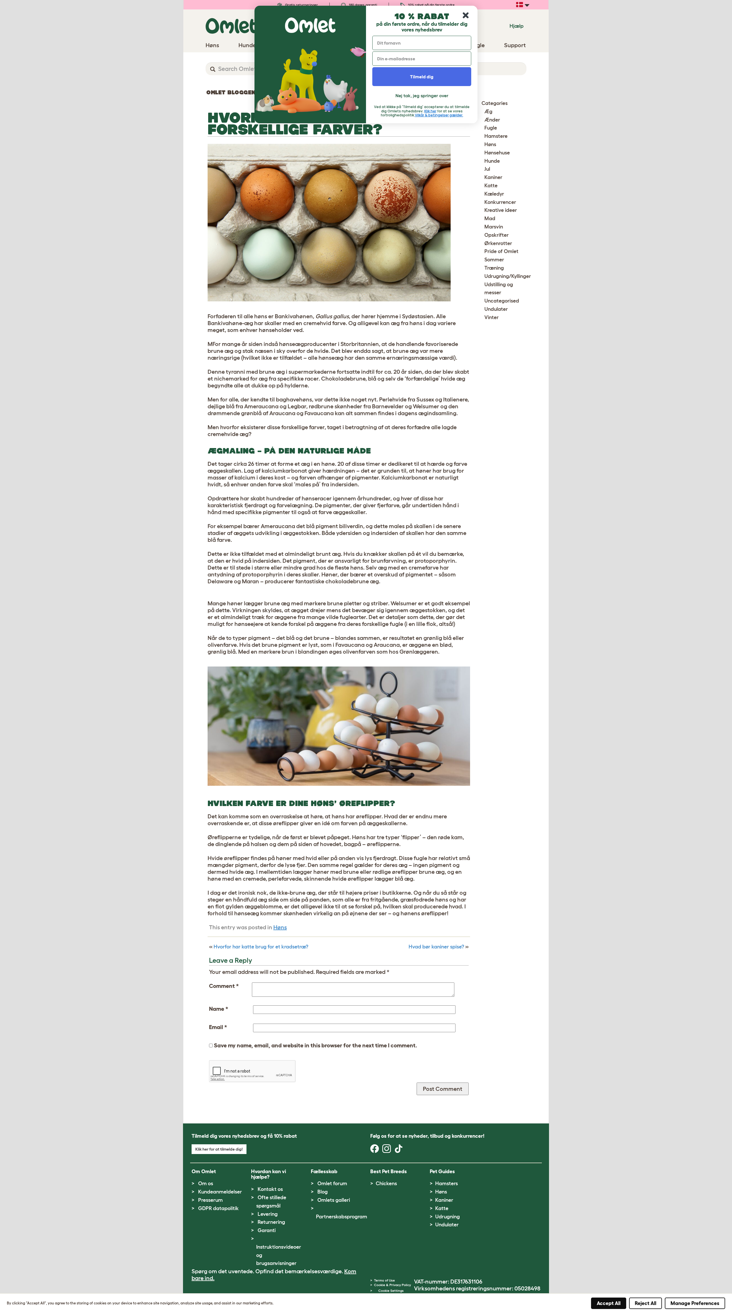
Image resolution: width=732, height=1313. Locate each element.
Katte (491, 185)
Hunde (492, 161)
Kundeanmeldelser (220, 1192)
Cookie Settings (391, 1290)
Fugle (490, 128)
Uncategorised (501, 301)
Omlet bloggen (231, 92)
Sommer (494, 259)
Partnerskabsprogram (341, 1217)
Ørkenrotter (498, 243)
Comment (224, 986)
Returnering (271, 1222)
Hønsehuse (497, 153)
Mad (489, 218)
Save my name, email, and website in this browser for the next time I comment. (315, 1045)
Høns (280, 927)
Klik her (430, 111)
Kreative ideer (500, 210)
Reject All (645, 1303)
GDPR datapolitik (218, 1208)
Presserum (210, 1200)
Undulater (496, 309)
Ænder (492, 120)
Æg (488, 111)
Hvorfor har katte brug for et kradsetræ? (261, 947)
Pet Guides (442, 1171)
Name (218, 1009)
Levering (268, 1214)
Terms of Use (384, 1280)
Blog (322, 1192)
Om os (205, 1183)
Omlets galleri (333, 1200)
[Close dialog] (465, 15)
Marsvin (493, 227)
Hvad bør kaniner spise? (436, 947)
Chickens (386, 1183)
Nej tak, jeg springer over (421, 95)
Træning (494, 268)
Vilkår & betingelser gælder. (439, 115)
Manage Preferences (695, 1303)
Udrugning (447, 1217)
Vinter (491, 317)
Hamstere (496, 136)
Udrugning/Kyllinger (507, 276)
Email (218, 1027)
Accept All (608, 1303)
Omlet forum (332, 1183)
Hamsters (446, 1183)
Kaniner (493, 177)
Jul (487, 169)
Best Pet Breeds (388, 1171)
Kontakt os (270, 1189)
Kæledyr (494, 194)
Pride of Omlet (501, 251)
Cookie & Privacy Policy (392, 1285)
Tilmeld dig (421, 76)
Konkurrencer (500, 202)
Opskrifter (496, 235)
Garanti (267, 1230)
